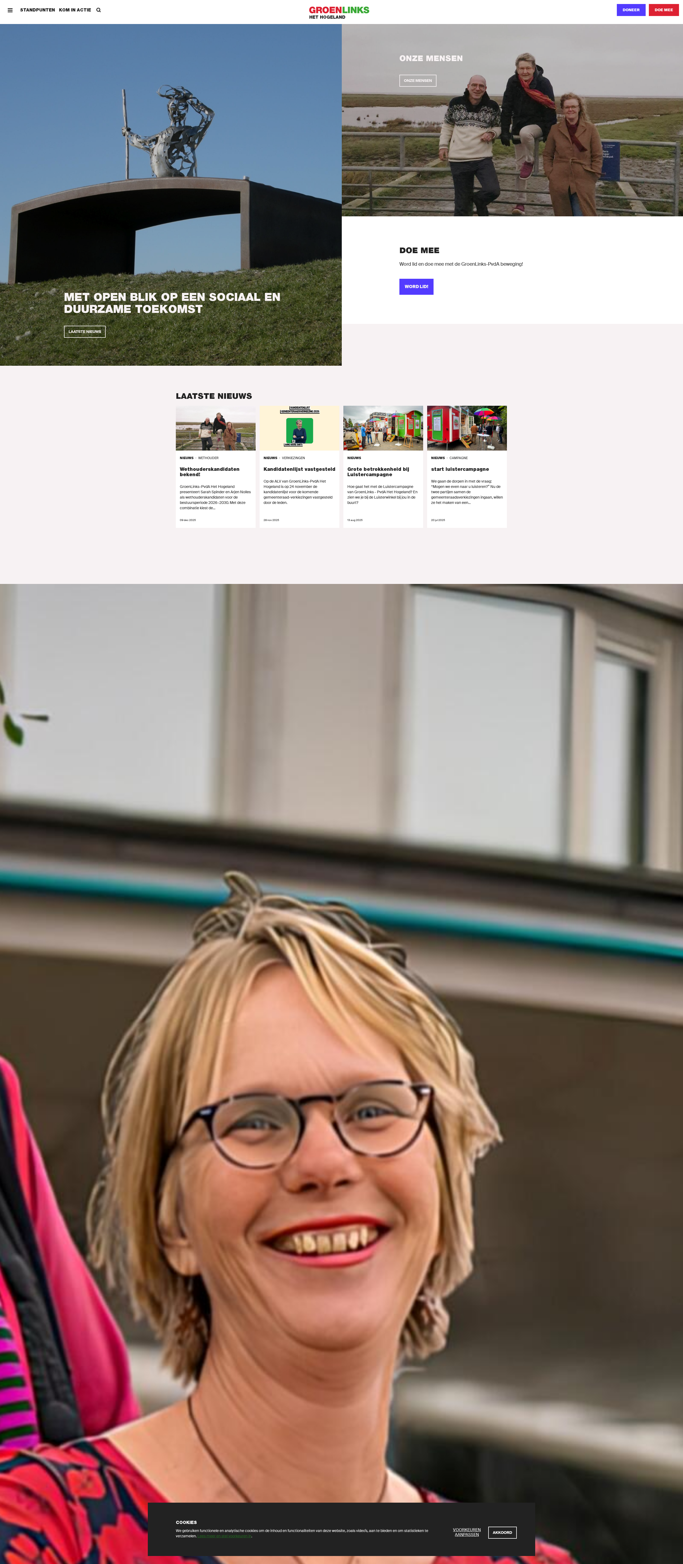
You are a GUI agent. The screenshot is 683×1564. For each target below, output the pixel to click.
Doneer (631, 9)
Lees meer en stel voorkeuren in (224, 1536)
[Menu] (10, 10)
